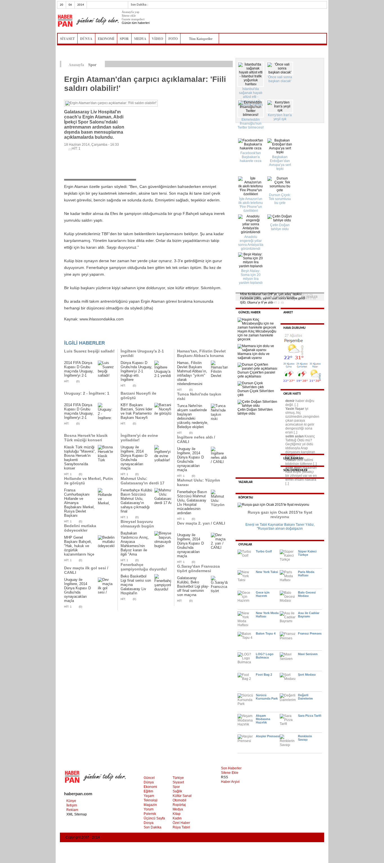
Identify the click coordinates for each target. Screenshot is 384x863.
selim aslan (294, 436)
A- (230, 64)
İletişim (71, 805)
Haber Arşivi (230, 782)
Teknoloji (150, 800)
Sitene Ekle (229, 773)
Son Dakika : (139, 4)
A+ (218, 64)
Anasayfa (76, 65)
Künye (71, 801)
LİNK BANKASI (293, 458)
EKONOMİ (106, 38)
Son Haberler (231, 768)
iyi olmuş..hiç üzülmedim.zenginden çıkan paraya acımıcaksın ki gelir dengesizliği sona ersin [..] (302, 420)
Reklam (72, 810)
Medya (178, 809)
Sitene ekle (129, 15)
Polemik (150, 814)
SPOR (124, 38)
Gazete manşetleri (133, 19)
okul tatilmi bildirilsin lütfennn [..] (301, 462)
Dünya (149, 782)
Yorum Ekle (75, 334)
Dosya (148, 823)
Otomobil (179, 800)
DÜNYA (86, 38)
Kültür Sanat (182, 796)
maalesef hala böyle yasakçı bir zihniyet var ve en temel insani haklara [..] (301, 476)
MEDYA (140, 38)
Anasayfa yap (130, 12)
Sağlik (177, 791)
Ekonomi (150, 787)
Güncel (149, 778)
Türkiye (178, 778)
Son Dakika (152, 827)
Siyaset (178, 782)
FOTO (173, 38)
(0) (78, 381)
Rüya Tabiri (181, 827)
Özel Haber (181, 823)
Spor (176, 787)
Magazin (150, 805)
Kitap (176, 814)
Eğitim (148, 791)
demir (290, 401)
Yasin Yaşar (294, 409)
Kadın (177, 818)
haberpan (88, 21)
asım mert (293, 468)
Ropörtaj (179, 805)
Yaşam (149, 796)
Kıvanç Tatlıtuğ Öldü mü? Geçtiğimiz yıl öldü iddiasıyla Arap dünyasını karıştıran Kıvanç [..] (300, 446)
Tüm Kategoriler (202, 38)
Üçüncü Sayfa (154, 818)
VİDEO (157, 38)
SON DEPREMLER (295, 470)
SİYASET (67, 38)
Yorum (148, 809)
